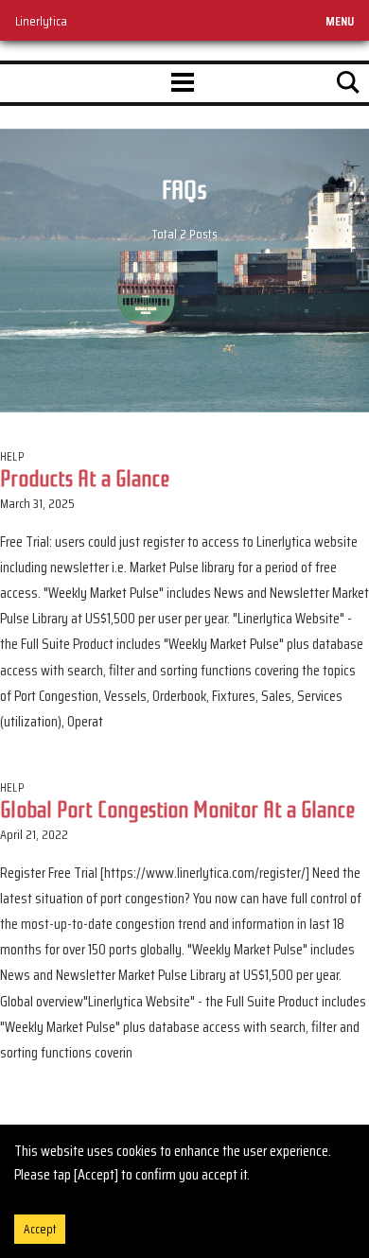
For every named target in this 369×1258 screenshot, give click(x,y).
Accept (40, 1229)
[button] (182, 83)
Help (12, 456)
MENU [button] (339, 20)
